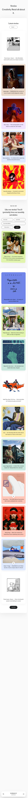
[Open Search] (3, 794)
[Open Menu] (24, 794)
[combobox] (13, 27)
